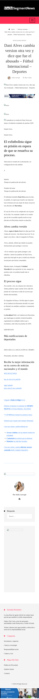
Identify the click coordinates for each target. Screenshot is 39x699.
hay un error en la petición (12, 379)
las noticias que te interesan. (19, 438)
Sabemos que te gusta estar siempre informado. (19, 421)
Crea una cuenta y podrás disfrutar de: (16, 426)
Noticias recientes (19, 40)
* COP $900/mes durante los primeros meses (18, 415)
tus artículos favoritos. (16, 441)
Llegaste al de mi (14, 400)
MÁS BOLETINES (10, 373)
